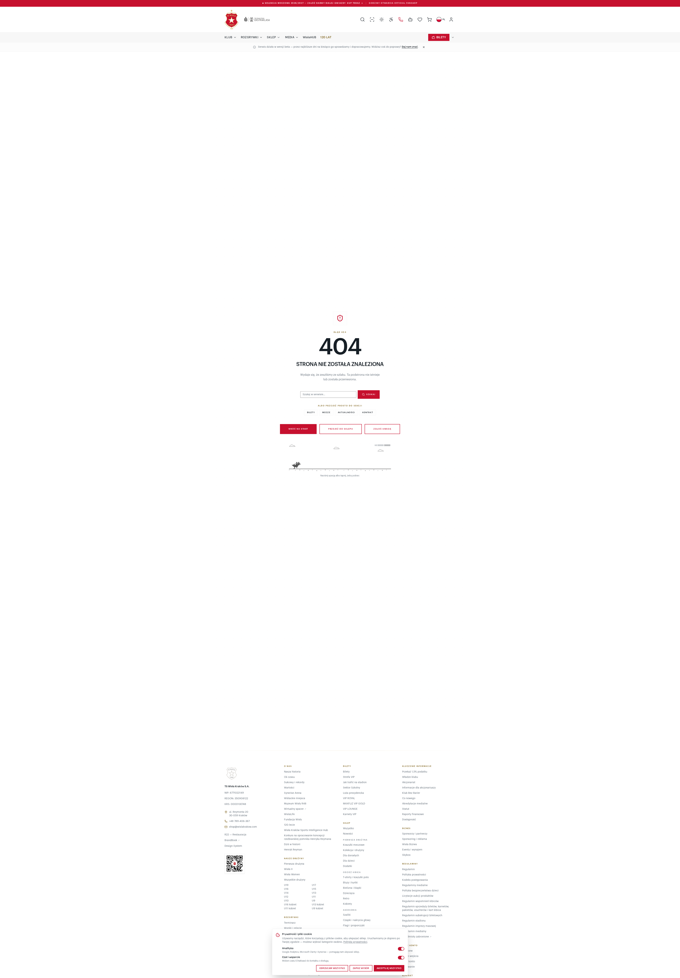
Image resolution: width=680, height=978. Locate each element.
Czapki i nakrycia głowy (356, 920)
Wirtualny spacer (295, 809)
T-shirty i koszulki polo (356, 877)
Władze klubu (410, 777)
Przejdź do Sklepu (340, 429)
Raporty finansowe (413, 814)
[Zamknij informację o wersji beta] (424, 47)
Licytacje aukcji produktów (417, 896)
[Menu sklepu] (278, 37)
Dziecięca (349, 893)
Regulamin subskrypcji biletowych (422, 915)
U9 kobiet (317, 908)
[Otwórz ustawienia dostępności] (391, 19)
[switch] (401, 949)
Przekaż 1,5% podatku (414, 772)
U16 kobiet (290, 904)
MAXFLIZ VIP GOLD (354, 803)
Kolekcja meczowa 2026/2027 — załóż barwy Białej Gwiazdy (312, 3)
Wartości (289, 788)
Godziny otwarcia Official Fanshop (393, 3)
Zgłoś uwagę (382, 429)
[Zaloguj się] (451, 19)
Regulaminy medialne (415, 885)
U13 (314, 893)
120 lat (325, 37)
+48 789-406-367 (239, 821)
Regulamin (408, 869)
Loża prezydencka (353, 793)
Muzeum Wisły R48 (295, 803)
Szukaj (370, 394)
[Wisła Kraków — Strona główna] (232, 19)
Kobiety (347, 904)
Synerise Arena (292, 793)
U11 (314, 897)
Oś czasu (289, 777)
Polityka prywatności (355, 942)
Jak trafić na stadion (355, 782)
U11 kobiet (290, 908)
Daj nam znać (410, 47)
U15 (314, 889)
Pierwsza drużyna (294, 864)
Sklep (271, 37)
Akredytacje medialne (415, 803)
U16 (286, 889)
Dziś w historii (292, 844)
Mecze (326, 412)
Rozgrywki (250, 37)
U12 (286, 897)
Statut (405, 809)
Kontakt (367, 412)
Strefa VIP (349, 777)
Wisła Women (292, 874)
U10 (286, 901)
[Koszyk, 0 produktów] (429, 19)
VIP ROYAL (349, 798)
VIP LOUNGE (350, 809)
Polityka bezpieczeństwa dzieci (420, 890)
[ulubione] (420, 19)
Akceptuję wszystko (389, 968)
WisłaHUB (309, 37)
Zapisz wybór (361, 968)
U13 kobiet (318, 904)
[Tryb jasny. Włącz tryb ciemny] (381, 19)
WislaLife (289, 814)
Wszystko (348, 828)
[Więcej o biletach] (452, 37)
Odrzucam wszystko (332, 968)
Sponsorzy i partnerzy (414, 834)
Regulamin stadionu (414, 921)
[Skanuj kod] (372, 19)
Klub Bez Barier (411, 793)
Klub (228, 37)
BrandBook (232, 840)
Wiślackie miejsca (294, 798)
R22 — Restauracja (235, 834)
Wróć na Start (298, 429)
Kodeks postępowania (415, 880)
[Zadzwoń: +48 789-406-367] (400, 19)
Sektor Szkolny (351, 788)
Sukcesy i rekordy (294, 782)
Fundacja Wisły (293, 819)
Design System (233, 846)
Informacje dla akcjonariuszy (419, 788)
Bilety (441, 37)
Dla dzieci (349, 861)
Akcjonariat (408, 782)
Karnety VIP (349, 814)
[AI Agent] (410, 19)
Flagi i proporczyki (354, 925)
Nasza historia (292, 772)
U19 (286, 885)
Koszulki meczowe (353, 845)
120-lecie (289, 825)
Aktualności (346, 412)
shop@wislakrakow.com (243, 827)
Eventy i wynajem (412, 850)
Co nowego (408, 798)
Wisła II (288, 869)
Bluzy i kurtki (350, 882)
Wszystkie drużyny (294, 880)
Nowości (348, 834)
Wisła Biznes (409, 844)
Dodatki (347, 866)
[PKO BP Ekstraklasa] (254, 19)
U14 (286, 893)
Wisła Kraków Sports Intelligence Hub (306, 830)
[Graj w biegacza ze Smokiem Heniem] (340, 458)
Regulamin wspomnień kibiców (420, 901)
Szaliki (347, 915)
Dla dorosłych (351, 855)
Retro (346, 898)
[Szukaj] (362, 19)
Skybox (406, 855)
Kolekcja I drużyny (353, 850)
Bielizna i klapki (352, 888)
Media (289, 37)
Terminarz (290, 923)
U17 (314, 885)
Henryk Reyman (293, 850)
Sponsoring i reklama (414, 839)
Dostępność (409, 819)
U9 (313, 901)
